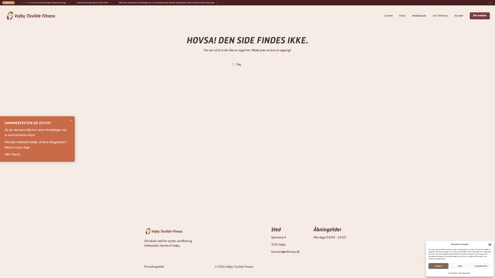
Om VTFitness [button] (440, 15)
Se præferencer (481, 266)
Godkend (438, 266)
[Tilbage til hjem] (31, 16)
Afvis (460, 266)
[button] (490, 244)
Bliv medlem (479, 15)
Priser (402, 15)
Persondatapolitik (464, 273)
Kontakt (459, 15)
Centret (389, 15)
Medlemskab (419, 15)
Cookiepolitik (452, 273)
